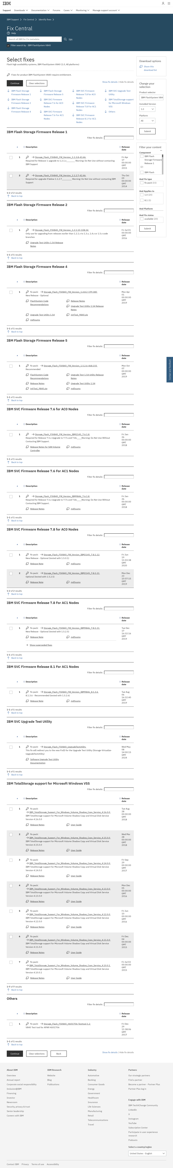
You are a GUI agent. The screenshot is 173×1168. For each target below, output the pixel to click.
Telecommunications (98, 1120)
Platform (143, 115)
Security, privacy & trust (18, 1106)
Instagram (133, 1118)
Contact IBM (13, 1164)
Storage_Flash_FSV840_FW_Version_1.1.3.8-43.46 (60, 157)
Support (7, 10)
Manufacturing (95, 1111)
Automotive (93, 1075)
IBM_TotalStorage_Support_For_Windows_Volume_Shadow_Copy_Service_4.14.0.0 (70, 863)
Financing (11, 1093)
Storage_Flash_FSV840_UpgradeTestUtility (65, 746)
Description (31, 147)
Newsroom (12, 1102)
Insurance (93, 1102)
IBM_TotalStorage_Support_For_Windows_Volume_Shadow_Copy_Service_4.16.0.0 (70, 812)
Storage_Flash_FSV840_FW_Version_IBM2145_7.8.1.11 (72, 573)
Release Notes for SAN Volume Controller (45, 449)
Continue (15, 83)
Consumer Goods (96, 1084)
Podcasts (132, 1140)
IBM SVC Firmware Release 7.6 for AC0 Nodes (53, 103)
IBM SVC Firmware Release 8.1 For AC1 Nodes (86, 119)
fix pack (148, 182)
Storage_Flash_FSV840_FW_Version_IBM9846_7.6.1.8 (62, 496)
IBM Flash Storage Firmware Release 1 (21, 92)
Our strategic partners (139, 1075)
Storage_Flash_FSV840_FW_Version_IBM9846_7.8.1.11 (72, 628)
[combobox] (147, 109)
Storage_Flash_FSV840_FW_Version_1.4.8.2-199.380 (71, 292)
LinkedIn (132, 1109)
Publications (53, 1084)
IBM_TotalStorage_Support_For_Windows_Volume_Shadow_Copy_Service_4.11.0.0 (70, 940)
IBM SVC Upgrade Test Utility (120, 92)
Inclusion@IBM (14, 1088)
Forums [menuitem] (56, 10)
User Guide (76, 824)
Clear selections (37, 83)
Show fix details (110, 82)
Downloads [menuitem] (19, 10)
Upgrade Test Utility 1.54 (42, 314)
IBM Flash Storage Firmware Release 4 (21, 110)
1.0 (146, 194)
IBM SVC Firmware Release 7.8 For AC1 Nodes (86, 106)
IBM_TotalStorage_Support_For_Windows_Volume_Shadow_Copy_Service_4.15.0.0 (70, 837)
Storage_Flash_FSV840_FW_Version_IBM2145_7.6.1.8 (62, 434)
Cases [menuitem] (67, 10)
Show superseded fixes (41, 645)
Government (94, 1093)
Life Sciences (94, 1106)
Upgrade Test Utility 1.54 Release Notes (46, 244)
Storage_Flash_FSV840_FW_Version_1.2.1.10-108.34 (62, 230)
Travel (91, 1124)
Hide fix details (126, 82)
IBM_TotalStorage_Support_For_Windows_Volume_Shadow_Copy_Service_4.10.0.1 (70, 965)
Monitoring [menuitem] (81, 10)
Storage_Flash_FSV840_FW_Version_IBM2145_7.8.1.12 (72, 554)
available (148, 218)
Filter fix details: (95, 137)
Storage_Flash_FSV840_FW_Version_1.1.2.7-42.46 (60, 175)
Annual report (13, 1080)
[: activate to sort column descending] (19, 148)
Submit (147, 131)
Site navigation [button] (169, 5)
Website (51, 1075)
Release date (126, 148)
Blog (49, 1080)
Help (13, 33)
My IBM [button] (163, 4)
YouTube (132, 1123)
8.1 (146, 200)
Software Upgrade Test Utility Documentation (44, 761)
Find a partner (135, 1080)
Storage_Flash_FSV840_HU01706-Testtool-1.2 (67, 1023)
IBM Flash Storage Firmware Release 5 (53, 92)
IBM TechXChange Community (143, 1105)
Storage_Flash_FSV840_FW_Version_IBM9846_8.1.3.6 (71, 692)
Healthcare (93, 1097)
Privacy (25, 1164)
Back (58, 1053)
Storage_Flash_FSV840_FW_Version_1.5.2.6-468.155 (71, 365)
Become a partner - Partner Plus (144, 1084)
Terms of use (37, 1164)
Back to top (16, 196)
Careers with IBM (15, 1115)
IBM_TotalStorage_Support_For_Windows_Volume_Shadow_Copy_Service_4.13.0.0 (70, 888)
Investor (11, 1097)
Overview (11, 1075)
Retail (91, 1115)
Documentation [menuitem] (38, 10)
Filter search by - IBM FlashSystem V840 (31, 45)
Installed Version (147, 104)
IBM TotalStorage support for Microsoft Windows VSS (121, 103)
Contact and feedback (169, 369)
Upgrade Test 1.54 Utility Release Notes (87, 376)
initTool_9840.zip (79, 314)
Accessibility (53, 1164)
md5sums (35, 320)
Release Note (36, 563)
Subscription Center (138, 1127)
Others (112, 111)
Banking (92, 1080)
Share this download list (150, 68)
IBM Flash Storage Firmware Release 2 (21, 101)
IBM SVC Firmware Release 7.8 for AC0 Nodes (86, 94)
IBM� (7, 3)
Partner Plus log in (137, 1088)
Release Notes (78, 301)
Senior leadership (15, 1111)
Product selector (147, 92)
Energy (91, 1088)
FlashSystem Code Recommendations (39, 303)
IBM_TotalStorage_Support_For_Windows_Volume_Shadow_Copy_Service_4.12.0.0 (70, 914)
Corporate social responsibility (21, 1084)
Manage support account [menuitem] (105, 10)
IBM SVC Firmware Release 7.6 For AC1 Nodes (54, 115)
